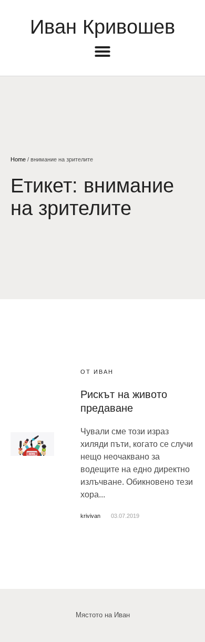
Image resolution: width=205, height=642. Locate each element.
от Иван (97, 372)
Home (18, 159)
